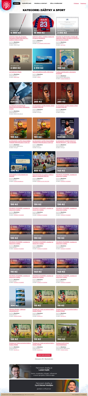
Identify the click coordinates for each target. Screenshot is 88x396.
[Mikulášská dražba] (6, 5)
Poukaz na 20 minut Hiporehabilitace (62, 343)
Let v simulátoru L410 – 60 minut (43, 72)
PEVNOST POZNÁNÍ (66, 181)
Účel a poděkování (56, 3)
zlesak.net (84, 394)
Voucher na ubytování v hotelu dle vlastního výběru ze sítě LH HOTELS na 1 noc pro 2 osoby (67, 38)
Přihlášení (76, 3)
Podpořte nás (26, 3)
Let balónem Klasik (15, 72)
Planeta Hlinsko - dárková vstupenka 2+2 (17, 310)
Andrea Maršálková (65, 78)
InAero (39, 77)
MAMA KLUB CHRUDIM (43, 181)
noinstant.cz (77, 394)
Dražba (16, 3)
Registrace (83, 3)
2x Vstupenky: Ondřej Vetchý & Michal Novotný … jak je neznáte (66, 141)
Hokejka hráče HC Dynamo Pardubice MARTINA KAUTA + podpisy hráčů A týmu (18, 38)
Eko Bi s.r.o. (40, 316)
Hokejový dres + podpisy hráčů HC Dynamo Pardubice (43, 37)
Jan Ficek (63, 45)
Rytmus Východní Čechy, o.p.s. (18, 394)
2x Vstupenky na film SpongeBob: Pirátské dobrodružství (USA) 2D (20, 141)
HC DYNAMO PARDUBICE (43, 43)
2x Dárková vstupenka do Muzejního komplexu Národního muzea (19, 107)
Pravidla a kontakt (40, 3)
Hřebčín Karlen (64, 349)
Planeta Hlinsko (17, 316)
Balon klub (16, 77)
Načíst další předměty (44, 355)
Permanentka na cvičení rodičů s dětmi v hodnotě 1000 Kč (43, 175)
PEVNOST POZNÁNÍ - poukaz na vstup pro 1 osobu (66, 175)
